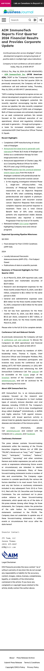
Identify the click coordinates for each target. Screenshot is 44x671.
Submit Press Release (13, 662)
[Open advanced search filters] (34, 19)
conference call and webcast (16, 340)
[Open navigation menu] (4, 20)
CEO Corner (24, 224)
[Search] (29, 19)
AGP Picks (5, 3)
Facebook (30, 434)
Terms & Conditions (32, 662)
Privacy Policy (33, 667)
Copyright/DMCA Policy (15, 667)
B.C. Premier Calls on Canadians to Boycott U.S (22, 3)
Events (26, 375)
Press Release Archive (26, 658)
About (11, 658)
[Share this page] (40, 20)
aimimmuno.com (8, 381)
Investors (5, 378)
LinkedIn (18, 434)
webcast (35, 372)
